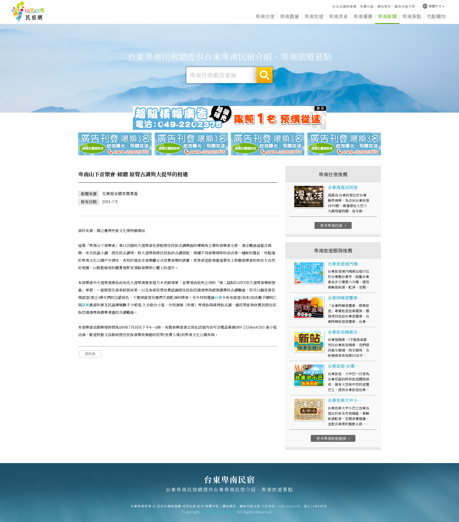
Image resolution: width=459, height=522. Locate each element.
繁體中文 (431, 6)
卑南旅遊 (314, 16)
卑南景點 (411, 16)
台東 (218, 297)
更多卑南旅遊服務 (333, 438)
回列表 (90, 353)
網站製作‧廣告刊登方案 (396, 6)
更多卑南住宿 (333, 225)
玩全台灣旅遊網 (344, 6)
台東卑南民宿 (28, 12)
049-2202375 (289, 506)
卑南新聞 (387, 16)
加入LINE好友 (315, 506)
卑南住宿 (265, 16)
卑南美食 (338, 16)
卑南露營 (289, 16)
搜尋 (265, 75)
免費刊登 (367, 6)
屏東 (85, 304)
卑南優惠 (362, 16)
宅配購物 (436, 16)
